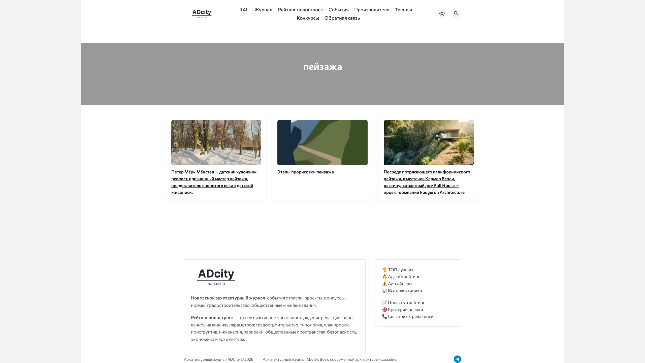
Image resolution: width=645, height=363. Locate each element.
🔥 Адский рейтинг (401, 276)
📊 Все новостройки (402, 290)
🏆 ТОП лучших (397, 269)
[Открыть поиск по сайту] (456, 13)
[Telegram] (457, 359)
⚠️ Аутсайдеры (397, 283)
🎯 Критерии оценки (402, 309)
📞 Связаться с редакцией (408, 316)
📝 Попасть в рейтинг (403, 302)
